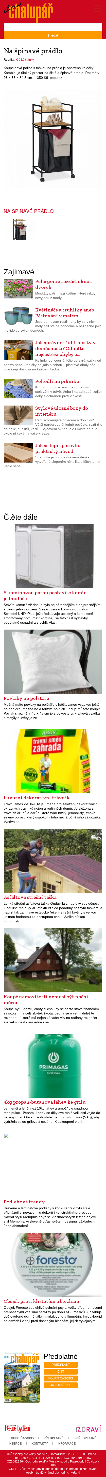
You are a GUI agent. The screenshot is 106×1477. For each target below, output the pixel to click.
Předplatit (61, 1364)
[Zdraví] (88, 1428)
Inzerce (15, 1443)
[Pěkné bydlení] (18, 1428)
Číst (60, 1371)
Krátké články (25, 59)
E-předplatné (84, 1438)
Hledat (53, 35)
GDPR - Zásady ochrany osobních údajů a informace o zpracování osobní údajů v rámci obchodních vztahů (53, 1470)
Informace (67, 1443)
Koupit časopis (60, 1378)
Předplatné (54, 1438)
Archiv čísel (60, 1385)
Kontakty (40, 1443)
